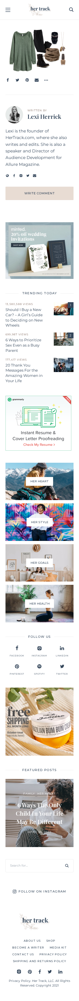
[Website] (7, 175)
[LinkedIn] (60, 971)
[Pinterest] (27, 80)
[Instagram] (21, 175)
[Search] (67, 865)
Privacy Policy (20, 981)
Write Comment (39, 193)
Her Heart (46, 793)
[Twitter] (17, 80)
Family (29, 793)
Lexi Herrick (44, 116)
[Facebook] (8, 80)
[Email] (37, 80)
